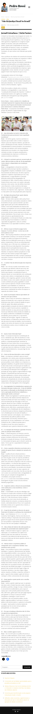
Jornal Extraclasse (9, 33)
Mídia (8, 19)
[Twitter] (17, 711)
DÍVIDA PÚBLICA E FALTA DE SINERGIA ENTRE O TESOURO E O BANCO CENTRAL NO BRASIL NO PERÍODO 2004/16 (18, 688)
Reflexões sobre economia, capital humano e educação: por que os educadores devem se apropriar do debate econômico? (17, 700)
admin (4, 25)
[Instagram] (15, 711)
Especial (7, 16)
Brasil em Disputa (9, 678)
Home (2, 16)
